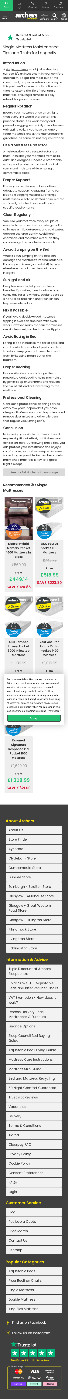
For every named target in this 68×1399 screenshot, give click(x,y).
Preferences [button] (54, 711)
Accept (34, 718)
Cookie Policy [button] (30, 707)
